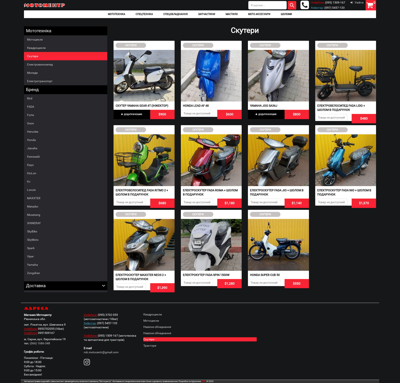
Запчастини (206, 14)
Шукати (292, 5)
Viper (30, 256)
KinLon (31, 173)
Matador (32, 206)
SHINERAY (34, 223)
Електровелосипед (40, 64)
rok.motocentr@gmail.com (101, 352)
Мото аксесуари (259, 14)
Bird (29, 98)
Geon (30, 123)
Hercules (32, 131)
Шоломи (286, 14)
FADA (30, 106)
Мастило (232, 14)
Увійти (359, 2)
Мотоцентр (44, 5)
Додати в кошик (133, 114)
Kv (28, 181)
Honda (31, 140)
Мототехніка (116, 14)
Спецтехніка (144, 14)
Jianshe (32, 148)
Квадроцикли (36, 47)
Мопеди (32, 72)
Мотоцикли (35, 39)
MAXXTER (33, 198)
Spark (31, 248)
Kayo (30, 165)
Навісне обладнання (157, 327)
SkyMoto (33, 239)
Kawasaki (33, 156)
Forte (30, 115)
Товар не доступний (197, 113)
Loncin (31, 190)
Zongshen (33, 273)
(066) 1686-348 (40, 343)
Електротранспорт (39, 81)
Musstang (33, 214)
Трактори (149, 345)
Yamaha (32, 264)
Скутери (32, 56)
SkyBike (32, 231)
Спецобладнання (175, 14)
